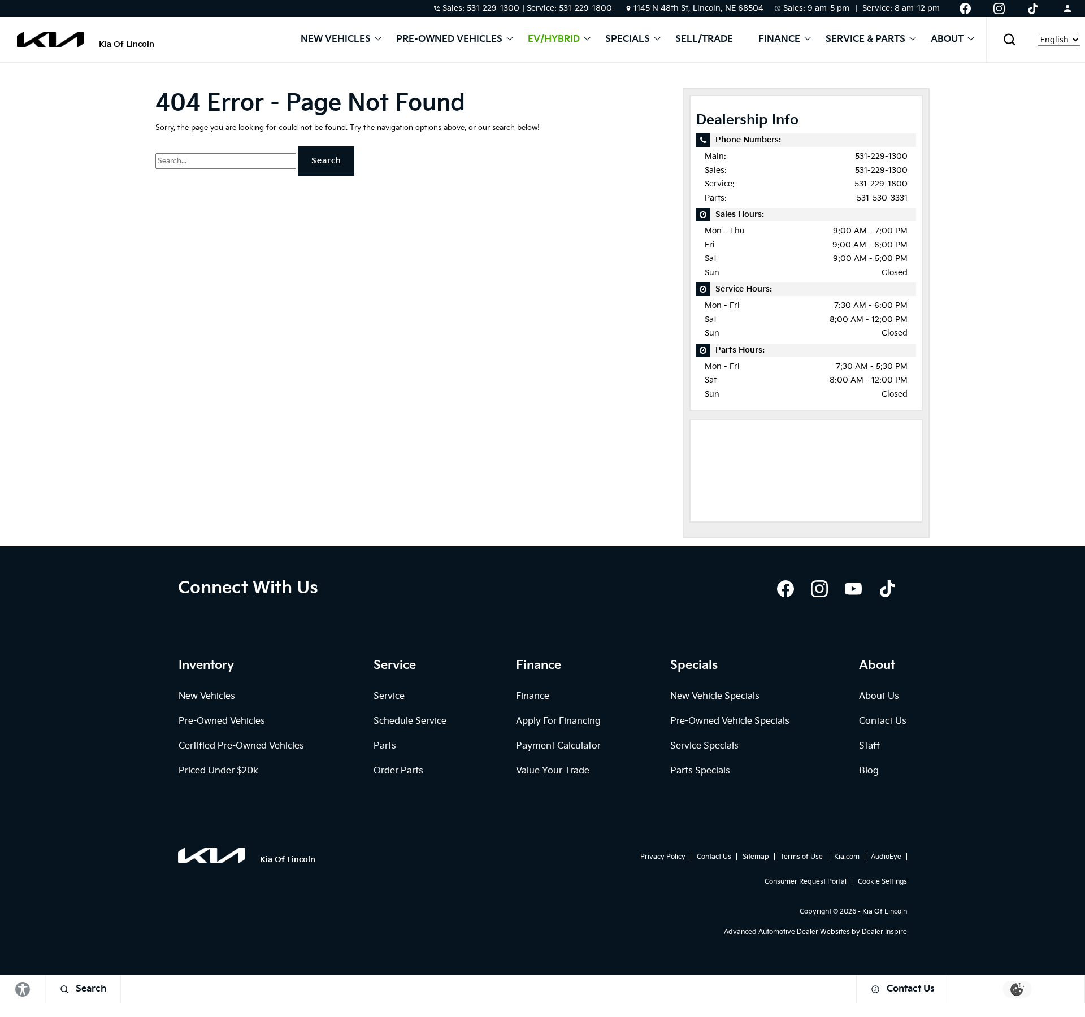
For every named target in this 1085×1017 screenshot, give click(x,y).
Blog (869, 771)
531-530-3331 (882, 198)
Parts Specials (700, 771)
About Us (879, 696)
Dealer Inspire (884, 932)
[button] (1009, 39)
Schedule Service (410, 721)
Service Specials (704, 746)
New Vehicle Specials (715, 696)
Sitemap (756, 857)
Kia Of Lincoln (884, 911)
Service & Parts (865, 39)
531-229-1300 (881, 156)
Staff (869, 746)
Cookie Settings (882, 881)
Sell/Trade (704, 39)
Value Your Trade (552, 771)
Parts (385, 746)
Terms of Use (801, 857)
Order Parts (398, 771)
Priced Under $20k (218, 771)
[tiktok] (887, 589)
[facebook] (785, 589)
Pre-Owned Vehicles (449, 39)
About (947, 39)
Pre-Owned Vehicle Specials (729, 721)
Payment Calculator (558, 746)
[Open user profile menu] (1067, 8)
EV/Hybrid (554, 39)
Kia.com (847, 857)
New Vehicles (336, 39)
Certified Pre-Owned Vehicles (241, 746)
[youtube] (853, 589)
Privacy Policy (662, 857)
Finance (779, 39)
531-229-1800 (881, 184)
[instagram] (819, 589)
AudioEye (886, 857)
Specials (627, 39)
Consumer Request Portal (806, 881)
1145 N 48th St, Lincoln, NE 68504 (698, 8)
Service (389, 696)
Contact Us (882, 721)
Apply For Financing (558, 721)
